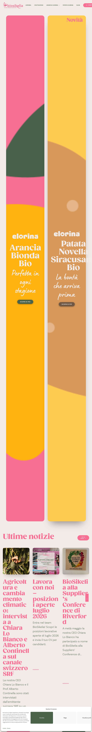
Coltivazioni (38, 5)
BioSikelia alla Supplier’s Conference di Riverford (75, 602)
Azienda (28, 5)
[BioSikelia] (13, 5)
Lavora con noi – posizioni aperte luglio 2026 (45, 599)
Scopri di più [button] (25, 302)
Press (24, 553)
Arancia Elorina (52, 5)
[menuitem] (28, 5)
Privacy (8, 728)
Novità (54, 553)
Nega (65, 718)
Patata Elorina (68, 5)
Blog (78, 5)
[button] (16, 561)
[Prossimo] (87, 601)
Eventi (83, 553)
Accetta (41, 718)
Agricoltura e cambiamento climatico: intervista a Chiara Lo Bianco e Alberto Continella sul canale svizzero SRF (16, 628)
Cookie (4, 728)
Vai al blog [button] (83, 537)
